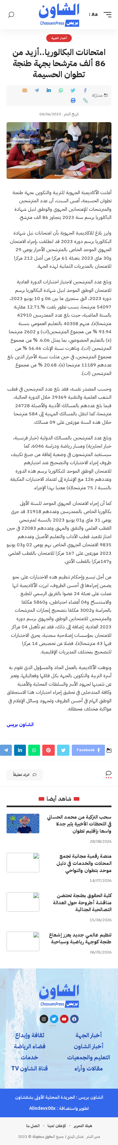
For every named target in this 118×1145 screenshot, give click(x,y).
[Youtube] (64, 1019)
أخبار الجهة (59, 38)
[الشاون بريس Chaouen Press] (59, 14)
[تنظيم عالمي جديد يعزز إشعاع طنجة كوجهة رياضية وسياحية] (23, 941)
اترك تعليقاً (21, 775)
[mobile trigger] (105, 14)
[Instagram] (44, 1019)
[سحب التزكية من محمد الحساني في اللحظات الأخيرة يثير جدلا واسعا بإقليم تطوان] (23, 823)
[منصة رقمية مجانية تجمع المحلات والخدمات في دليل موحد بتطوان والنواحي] (23, 862)
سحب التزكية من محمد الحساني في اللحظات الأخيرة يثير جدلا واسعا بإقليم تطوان (79, 824)
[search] (11, 15)
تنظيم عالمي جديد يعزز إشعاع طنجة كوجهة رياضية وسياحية (80, 938)
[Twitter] (54, 1019)
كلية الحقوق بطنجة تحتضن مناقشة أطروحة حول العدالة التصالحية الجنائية (82, 902)
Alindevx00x (42, 1108)
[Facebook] (74, 1019)
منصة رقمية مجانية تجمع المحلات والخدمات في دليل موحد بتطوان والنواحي (83, 863)
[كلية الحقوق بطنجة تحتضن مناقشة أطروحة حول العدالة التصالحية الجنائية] (23, 902)
